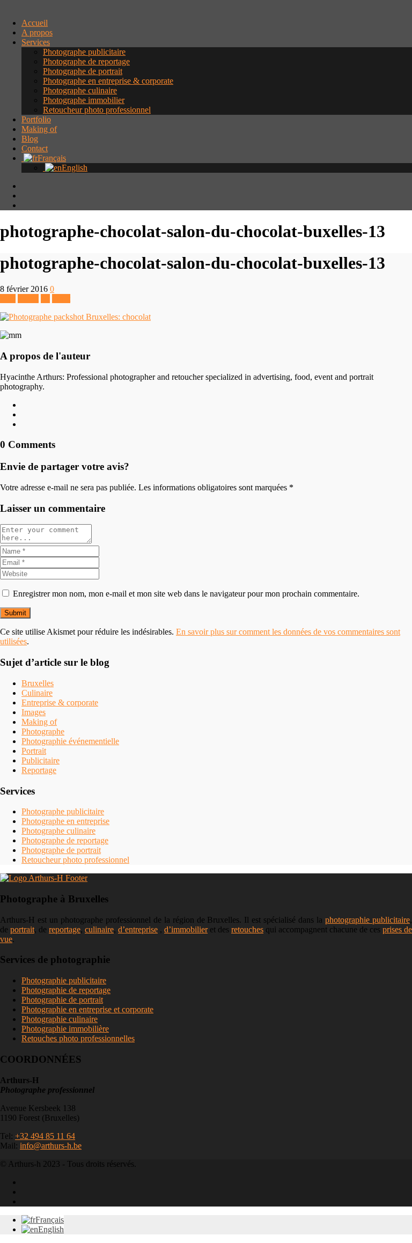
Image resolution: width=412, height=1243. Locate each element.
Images (33, 712)
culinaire (99, 929)
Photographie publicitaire (63, 980)
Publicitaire (40, 760)
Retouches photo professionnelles (78, 1038)
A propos (37, 32)
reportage (64, 929)
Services (35, 42)
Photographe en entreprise (65, 821)
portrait (22, 929)
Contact (34, 148)
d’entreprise (138, 929)
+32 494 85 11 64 (45, 1136)
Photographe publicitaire (84, 51)
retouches (247, 929)
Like (8, 298)
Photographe (42, 731)
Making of (39, 129)
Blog (29, 138)
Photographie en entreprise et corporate (87, 1009)
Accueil (34, 22)
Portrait (33, 750)
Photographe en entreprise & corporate (108, 80)
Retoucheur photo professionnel (97, 109)
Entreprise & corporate (59, 702)
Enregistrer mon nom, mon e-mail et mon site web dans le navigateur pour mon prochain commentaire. (186, 593)
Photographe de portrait (82, 71)
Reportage (38, 770)
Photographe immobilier (83, 100)
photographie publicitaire (367, 919)
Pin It (61, 298)
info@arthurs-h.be (51, 1145)
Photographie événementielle (70, 741)
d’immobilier (186, 929)
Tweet (28, 298)
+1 (45, 298)
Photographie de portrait (62, 999)
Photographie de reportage (66, 990)
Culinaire (37, 692)
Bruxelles (37, 683)
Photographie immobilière (65, 1028)
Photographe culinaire (80, 90)
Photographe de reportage (86, 61)
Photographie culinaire (59, 1019)
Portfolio (36, 119)
